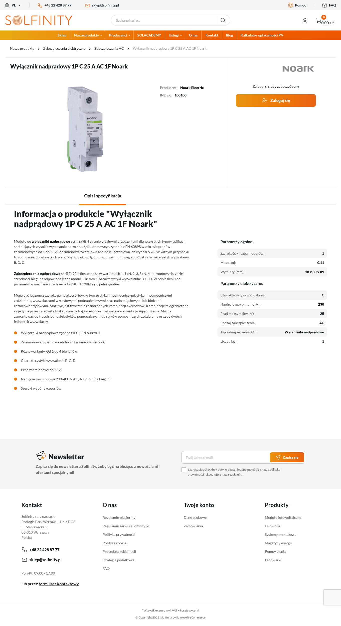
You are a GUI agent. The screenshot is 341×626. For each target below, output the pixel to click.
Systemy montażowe (280, 534)
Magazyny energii (278, 543)
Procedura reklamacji (119, 551)
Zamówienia (193, 526)
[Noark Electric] (298, 69)
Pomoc (300, 5)
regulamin (234, 474)
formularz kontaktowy (59, 583)
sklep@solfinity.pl (105, 5)
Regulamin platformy (119, 517)
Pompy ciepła (275, 551)
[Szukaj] (223, 20)
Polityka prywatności (119, 534)
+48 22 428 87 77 (57, 5)
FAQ (332, 5)
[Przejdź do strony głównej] (42, 20)
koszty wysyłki (189, 610)
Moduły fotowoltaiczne (283, 517)
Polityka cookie (114, 543)
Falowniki (272, 526)
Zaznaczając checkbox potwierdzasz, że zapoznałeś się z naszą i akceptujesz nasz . (234, 472)
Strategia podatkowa (118, 560)
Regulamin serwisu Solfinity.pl (126, 526)
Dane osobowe (195, 517)
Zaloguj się (280, 100)
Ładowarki (273, 560)
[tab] (102, 196)
